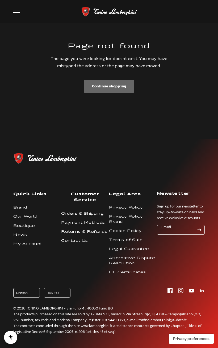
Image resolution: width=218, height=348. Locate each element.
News (20, 235)
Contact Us (74, 241)
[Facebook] (170, 290)
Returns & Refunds (84, 232)
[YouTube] (191, 290)
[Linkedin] (202, 290)
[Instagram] (180, 290)
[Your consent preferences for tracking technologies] (191, 339)
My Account (27, 244)
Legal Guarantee (129, 249)
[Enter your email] (199, 230)
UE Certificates (127, 272)
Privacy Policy (126, 207)
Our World (25, 216)
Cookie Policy (125, 231)
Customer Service (85, 197)
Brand (20, 207)
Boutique (24, 226)
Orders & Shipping (82, 213)
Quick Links (30, 194)
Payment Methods (83, 222)
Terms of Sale (126, 240)
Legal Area (125, 194)
